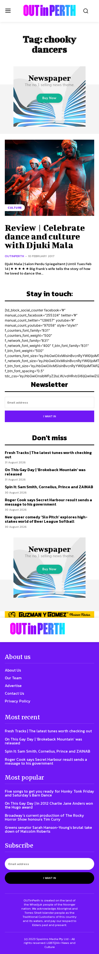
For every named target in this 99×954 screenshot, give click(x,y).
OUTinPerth (14, 256)
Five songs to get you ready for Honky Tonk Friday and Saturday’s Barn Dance (49, 793)
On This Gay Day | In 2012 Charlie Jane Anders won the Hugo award (49, 805)
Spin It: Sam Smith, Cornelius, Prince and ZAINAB (49, 487)
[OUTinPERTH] (49, 10)
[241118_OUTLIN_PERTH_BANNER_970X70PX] (49, 614)
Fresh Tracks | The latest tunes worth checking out (48, 455)
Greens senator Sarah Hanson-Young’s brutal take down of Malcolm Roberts (48, 829)
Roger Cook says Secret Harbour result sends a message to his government (48, 502)
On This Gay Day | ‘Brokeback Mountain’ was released (45, 472)
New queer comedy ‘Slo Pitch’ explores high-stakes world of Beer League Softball (46, 519)
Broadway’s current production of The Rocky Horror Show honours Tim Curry (44, 817)
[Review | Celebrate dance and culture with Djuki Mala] (49, 178)
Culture (15, 208)
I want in (49, 416)
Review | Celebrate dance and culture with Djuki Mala (45, 236)
